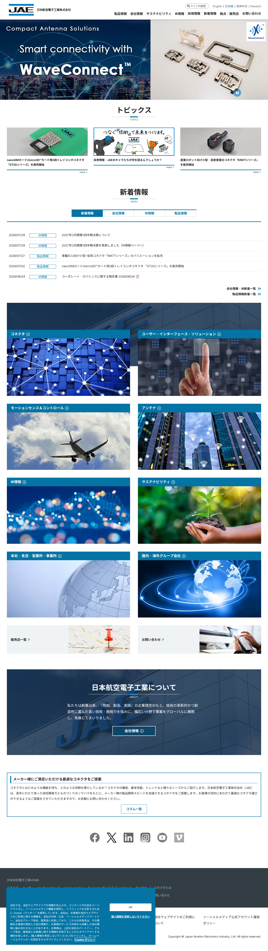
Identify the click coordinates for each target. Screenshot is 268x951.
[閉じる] (148, 895)
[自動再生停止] (237, 93)
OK (130, 907)
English (217, 6)
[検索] (188, 5)
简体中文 (241, 6)
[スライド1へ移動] (126, 94)
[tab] (87, 213)
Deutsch (256, 6)
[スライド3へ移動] (133, 94)
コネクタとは (162, 888)
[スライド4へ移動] (137, 94)
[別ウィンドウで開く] (95, 835)
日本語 (229, 6)
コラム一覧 (134, 809)
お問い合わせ (161, 895)
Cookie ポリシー (85, 939)
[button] (6, 59)
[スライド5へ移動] (141, 94)
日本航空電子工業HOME (23, 880)
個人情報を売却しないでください (130, 916)
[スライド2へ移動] (130, 94)
